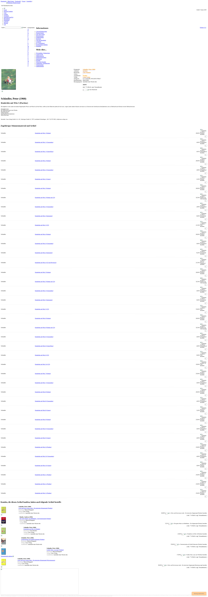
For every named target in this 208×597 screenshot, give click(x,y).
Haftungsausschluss (41, 57)
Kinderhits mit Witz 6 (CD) (42, 355)
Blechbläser (7, 18)
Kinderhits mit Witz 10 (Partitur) (43, 447)
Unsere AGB (39, 54)
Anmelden (29, 1)
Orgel (5, 10)
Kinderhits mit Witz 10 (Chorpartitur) (44, 456)
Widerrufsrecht (40, 56)
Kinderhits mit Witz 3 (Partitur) (43, 188)
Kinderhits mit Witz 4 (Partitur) (43, 234)
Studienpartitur (40, 37)
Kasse (23, 1)
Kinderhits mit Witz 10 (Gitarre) (43, 465)
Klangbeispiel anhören (7, 556)
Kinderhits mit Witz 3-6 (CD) (42, 364)
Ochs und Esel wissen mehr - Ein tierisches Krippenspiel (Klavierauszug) (36, 560)
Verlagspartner (40, 65)
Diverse (6, 23)
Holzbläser (6, 20)
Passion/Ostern (40, 33)
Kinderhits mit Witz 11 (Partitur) (43, 474)
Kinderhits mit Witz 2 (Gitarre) (43, 179)
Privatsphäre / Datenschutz (43, 53)
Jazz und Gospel (40, 34)
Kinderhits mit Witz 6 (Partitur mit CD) (45, 327)
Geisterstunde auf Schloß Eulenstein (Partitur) (33, 539)
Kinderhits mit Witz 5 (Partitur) (43, 272)
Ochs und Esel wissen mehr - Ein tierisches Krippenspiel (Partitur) (35, 508)
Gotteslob (38, 41)
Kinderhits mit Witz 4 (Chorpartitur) (44, 243)
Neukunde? (18, 1)
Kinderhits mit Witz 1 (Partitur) (43, 133)
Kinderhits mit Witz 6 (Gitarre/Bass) (44, 346)
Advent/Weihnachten (41, 31)
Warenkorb (3, 1)
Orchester (6, 16)
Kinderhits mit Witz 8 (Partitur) (43, 392)
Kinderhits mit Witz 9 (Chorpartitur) (44, 428)
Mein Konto (11, 1)
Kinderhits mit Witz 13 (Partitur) (43, 493)
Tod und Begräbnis (41, 40)
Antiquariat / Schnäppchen (43, 63)
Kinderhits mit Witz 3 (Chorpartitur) (44, 206)
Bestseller (38, 46)
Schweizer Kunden (41, 62)
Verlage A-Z (203, 27)
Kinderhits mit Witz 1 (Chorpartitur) (44, 142)
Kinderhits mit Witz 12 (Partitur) (43, 484)
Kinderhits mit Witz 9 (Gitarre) (43, 438)
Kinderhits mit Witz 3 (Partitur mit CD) (45, 197)
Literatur (6, 21)
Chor (5, 13)
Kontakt (38, 60)
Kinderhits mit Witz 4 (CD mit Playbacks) (45, 262)
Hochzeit (38, 39)
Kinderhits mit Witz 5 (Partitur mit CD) (45, 281)
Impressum (39, 59)
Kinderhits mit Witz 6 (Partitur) (43, 318)
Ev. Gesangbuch (40, 43)
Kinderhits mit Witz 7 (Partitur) (43, 373)
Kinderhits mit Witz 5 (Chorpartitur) (44, 290)
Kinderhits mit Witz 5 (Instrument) (43, 300)
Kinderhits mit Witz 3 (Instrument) (43, 216)
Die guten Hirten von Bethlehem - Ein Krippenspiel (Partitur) (35, 518)
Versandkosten (98, 87)
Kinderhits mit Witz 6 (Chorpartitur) (44, 336)
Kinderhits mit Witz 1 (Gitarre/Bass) (44, 151)
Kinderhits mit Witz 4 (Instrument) (43, 252)
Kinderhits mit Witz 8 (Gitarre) (43, 410)
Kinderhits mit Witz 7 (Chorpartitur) (44, 382)
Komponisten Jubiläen (42, 44)
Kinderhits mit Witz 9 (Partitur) (43, 419)
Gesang (6, 14)
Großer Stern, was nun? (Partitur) (55, 550)
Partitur (85, 75)
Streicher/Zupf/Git (8, 17)
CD (5, 24)
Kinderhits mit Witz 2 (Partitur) (43, 160)
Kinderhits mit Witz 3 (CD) (42, 225)
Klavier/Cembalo (8, 11)
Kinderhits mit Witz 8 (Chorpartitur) (44, 401)
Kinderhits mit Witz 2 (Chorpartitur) (44, 170)
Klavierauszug (40, 36)
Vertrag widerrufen (199, 593)
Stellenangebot (40, 66)
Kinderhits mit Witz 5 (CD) (42, 309)
